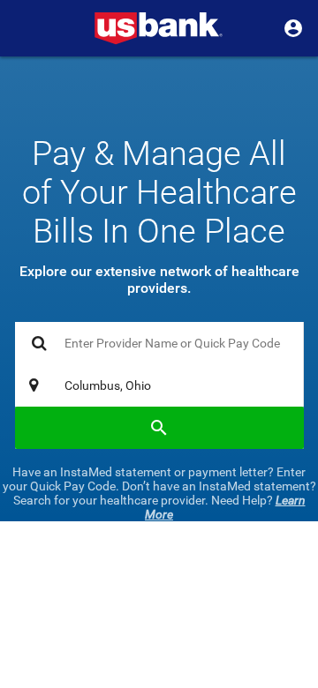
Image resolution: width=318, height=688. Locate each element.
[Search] (159, 428)
